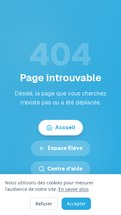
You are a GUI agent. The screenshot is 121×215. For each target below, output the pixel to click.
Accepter (76, 203)
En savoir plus (73, 189)
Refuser (43, 203)
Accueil (65, 127)
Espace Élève (65, 148)
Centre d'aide (65, 168)
